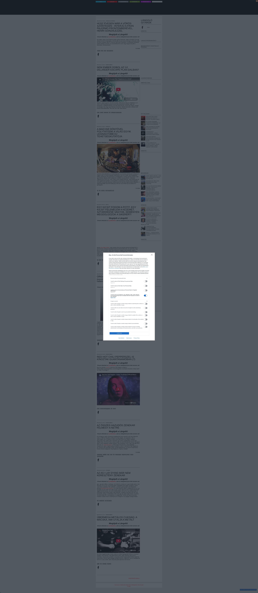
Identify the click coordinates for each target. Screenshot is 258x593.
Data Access (129, 338)
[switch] (145, 281)
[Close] (152, 255)
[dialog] (129, 297)
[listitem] (129, 278)
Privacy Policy (137, 338)
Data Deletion (121, 338)
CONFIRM (119, 333)
